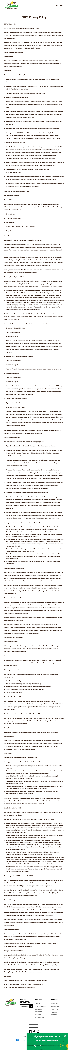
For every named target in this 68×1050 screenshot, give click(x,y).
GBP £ (32, 1026)
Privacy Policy (55, 1009)
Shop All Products (40, 1006)
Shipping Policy (55, 1006)
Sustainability (39, 1017)
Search (37, 1003)
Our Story (38, 1014)
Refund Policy (55, 1003)
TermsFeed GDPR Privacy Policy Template (28, 48)
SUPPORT (54, 1000)
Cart (61, 5)
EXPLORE (38, 1000)
